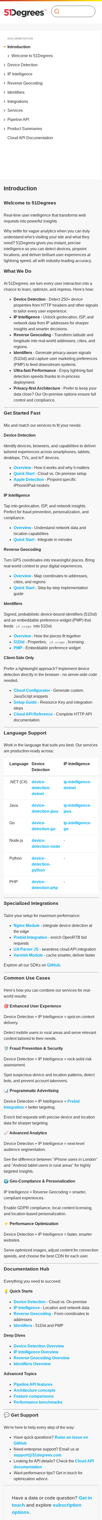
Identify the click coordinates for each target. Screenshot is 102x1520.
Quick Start (24, 473)
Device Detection (30, 1302)
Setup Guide (25, 702)
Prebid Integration (30, 937)
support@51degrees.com (37, 1455)
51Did (19, 642)
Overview (22, 468)
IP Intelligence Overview (36, 1352)
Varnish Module (28, 955)
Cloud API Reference (33, 714)
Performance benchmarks (38, 1402)
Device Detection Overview (39, 1346)
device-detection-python (41, 864)
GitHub (53, 965)
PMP (18, 648)
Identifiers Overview (32, 1364)
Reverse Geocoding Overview (41, 1358)
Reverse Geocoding (32, 1314)
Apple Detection (29, 479)
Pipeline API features (33, 1384)
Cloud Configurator (32, 690)
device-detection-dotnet (41, 788)
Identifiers (23, 1325)
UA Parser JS (26, 949)
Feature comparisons (34, 1396)
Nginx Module (27, 925)
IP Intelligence (27, 1308)
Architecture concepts (34, 1390)
